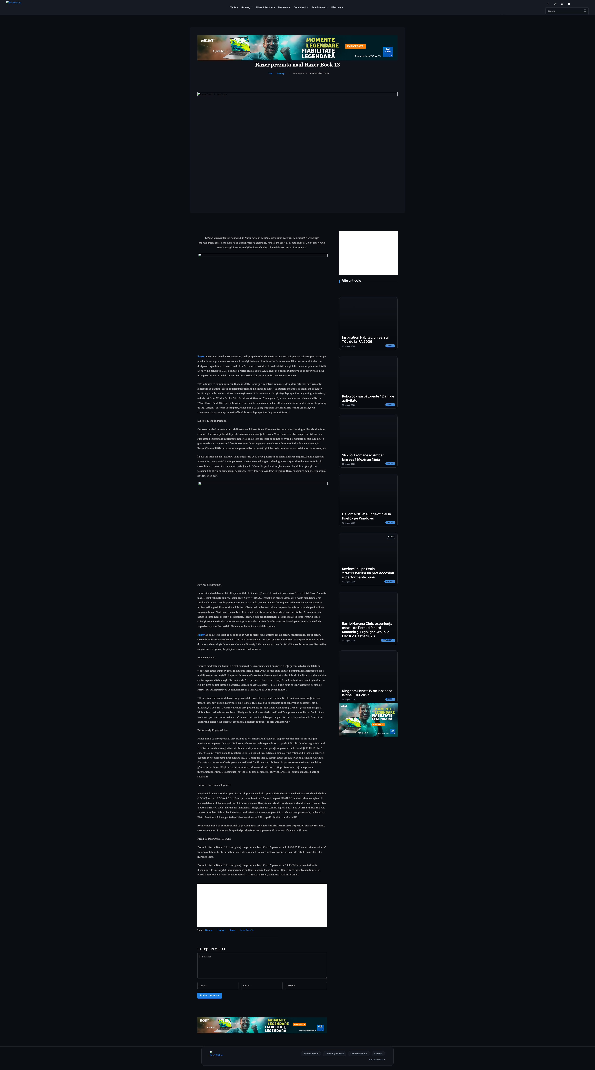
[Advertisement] (262, 905)
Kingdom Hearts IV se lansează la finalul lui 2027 (367, 693)
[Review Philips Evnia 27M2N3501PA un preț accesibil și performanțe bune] (368, 559)
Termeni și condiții (334, 1053)
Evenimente (388, 640)
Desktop (280, 73)
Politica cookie (311, 1053)
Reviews (390, 581)
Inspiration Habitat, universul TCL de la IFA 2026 (365, 339)
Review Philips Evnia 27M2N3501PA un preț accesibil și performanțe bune (368, 573)
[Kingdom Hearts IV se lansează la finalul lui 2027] (368, 677)
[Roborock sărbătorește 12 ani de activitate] (368, 382)
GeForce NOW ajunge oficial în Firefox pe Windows (366, 516)
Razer (201, 356)
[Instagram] (555, 4)
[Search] (585, 11)
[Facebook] (548, 4)
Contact (378, 1053)
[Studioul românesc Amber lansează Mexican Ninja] (368, 441)
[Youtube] (569, 4)
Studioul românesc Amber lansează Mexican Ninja (363, 457)
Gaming (209, 930)
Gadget (390, 346)
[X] (562, 4)
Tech (270, 73)
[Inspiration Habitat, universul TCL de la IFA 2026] (368, 323)
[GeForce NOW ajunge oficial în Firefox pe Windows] (368, 500)
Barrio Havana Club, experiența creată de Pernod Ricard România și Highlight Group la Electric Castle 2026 (367, 630)
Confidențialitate (359, 1053)
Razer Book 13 (246, 930)
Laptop (221, 930)
